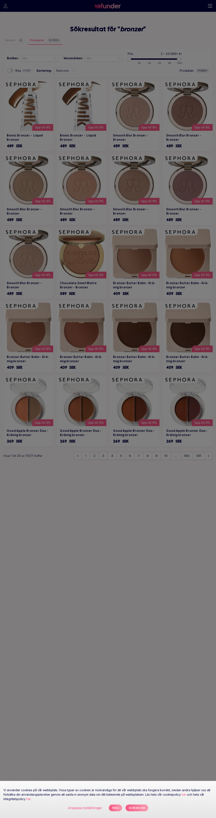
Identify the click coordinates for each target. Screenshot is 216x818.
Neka (115, 807)
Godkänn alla (137, 807)
